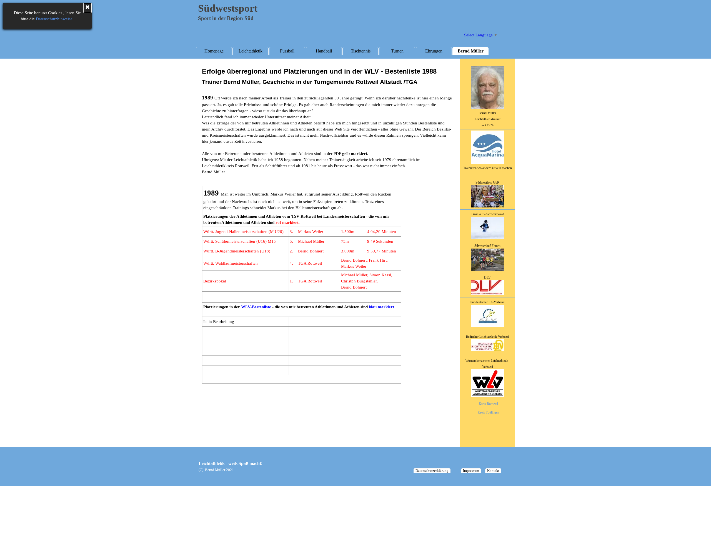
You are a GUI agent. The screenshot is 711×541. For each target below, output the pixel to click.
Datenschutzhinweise (54, 19)
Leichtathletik (250, 51)
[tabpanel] (487, 246)
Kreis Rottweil (488, 404)
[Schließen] (87, 8)
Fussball (287, 51)
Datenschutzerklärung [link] (432, 471)
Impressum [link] (471, 471)
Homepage (214, 51)
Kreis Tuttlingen (488, 412)
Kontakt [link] (493, 471)
